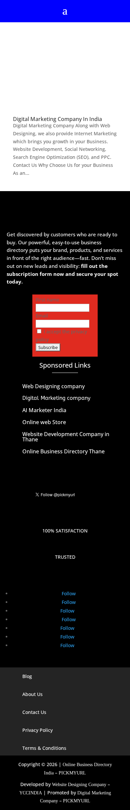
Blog (27, 676)
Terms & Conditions (44, 748)
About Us (32, 694)
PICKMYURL (72, 772)
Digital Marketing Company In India (57, 119)
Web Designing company (53, 386)
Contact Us (34, 712)
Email (42, 315)
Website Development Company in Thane (65, 436)
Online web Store (44, 422)
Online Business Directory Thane (63, 451)
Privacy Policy (37, 730)
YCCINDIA (30, 792)
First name (47, 299)
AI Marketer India (44, 410)
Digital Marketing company (56, 398)
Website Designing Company (79, 784)
